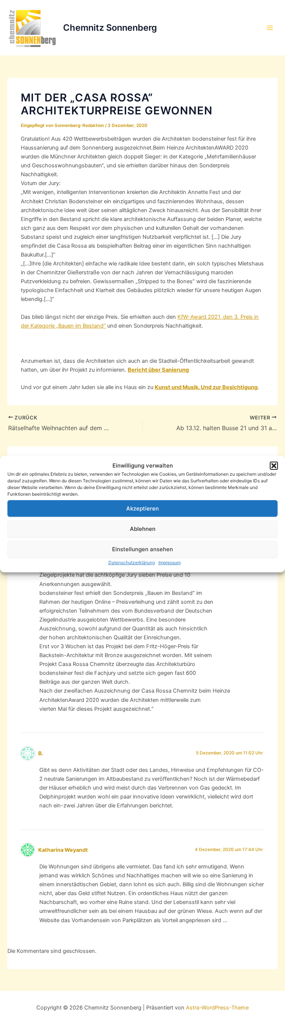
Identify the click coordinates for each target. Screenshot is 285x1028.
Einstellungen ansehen (142, 549)
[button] (274, 465)
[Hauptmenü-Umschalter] (270, 28)
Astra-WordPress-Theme (217, 1007)
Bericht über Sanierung (158, 369)
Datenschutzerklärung (131, 562)
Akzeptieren (142, 508)
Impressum (169, 562)
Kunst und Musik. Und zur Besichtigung (206, 387)
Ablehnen (142, 528)
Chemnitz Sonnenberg (110, 27)
